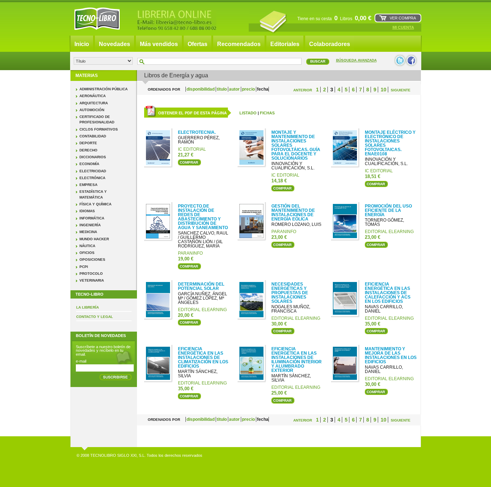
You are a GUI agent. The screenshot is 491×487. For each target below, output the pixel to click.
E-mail (81, 361)
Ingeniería (90, 225)
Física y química (95, 204)
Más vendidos (159, 44)
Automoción (91, 110)
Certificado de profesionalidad (96, 119)
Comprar (189, 162)
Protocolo (91, 274)
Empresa (88, 185)
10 (383, 89)
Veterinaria (91, 280)
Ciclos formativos (98, 129)
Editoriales (284, 44)
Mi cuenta (403, 27)
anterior (302, 90)
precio (249, 89)
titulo (222, 89)
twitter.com (400, 60)
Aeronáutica (92, 96)
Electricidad (92, 171)
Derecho (88, 150)
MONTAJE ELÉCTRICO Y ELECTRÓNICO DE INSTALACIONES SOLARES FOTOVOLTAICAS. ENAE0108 (390, 143)
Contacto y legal (94, 317)
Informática (91, 218)
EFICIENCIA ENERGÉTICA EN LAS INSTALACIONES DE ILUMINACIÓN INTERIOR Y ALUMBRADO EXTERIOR (296, 359)
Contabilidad (92, 136)
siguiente (400, 90)
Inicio (81, 44)
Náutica (87, 246)
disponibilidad (201, 89)
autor (235, 89)
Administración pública (103, 89)
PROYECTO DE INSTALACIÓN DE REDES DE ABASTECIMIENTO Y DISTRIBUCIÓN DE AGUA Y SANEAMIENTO (203, 217)
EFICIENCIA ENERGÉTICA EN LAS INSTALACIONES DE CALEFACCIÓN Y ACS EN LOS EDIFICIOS (387, 293)
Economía (89, 164)
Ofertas (197, 44)
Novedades (114, 44)
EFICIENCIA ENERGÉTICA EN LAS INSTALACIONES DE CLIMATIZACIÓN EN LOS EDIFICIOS (203, 357)
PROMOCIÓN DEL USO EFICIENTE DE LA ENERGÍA (388, 210)
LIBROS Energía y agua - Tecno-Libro (97, 19)
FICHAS (267, 113)
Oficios (87, 253)
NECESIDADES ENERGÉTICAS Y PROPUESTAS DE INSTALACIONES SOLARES (289, 293)
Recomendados (239, 44)
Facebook (412, 60)
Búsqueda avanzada (356, 60)
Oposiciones (92, 259)
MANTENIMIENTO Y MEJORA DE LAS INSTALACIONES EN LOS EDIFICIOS (391, 355)
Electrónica (92, 178)
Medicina (88, 232)
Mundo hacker (94, 239)
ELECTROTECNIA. (197, 132)
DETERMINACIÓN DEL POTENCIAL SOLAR (201, 286)
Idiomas (87, 211)
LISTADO (248, 113)
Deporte (88, 143)
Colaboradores (329, 44)
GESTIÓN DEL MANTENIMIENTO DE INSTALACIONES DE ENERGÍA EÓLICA (293, 213)
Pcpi (83, 267)
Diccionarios (92, 157)
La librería (87, 307)
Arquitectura (93, 103)
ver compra (403, 18)
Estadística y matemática (93, 194)
